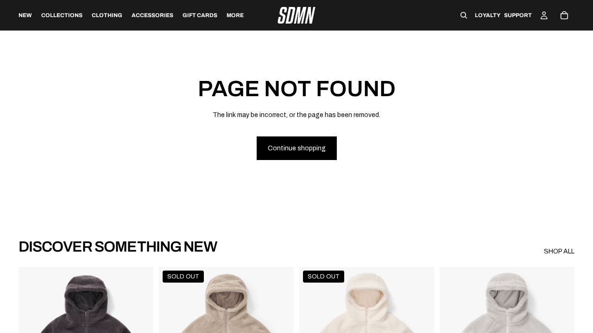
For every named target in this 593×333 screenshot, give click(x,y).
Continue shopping (297, 148)
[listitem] (235, 15)
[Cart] (564, 15)
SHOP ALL (559, 251)
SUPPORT (518, 15)
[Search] (464, 15)
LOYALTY (487, 15)
